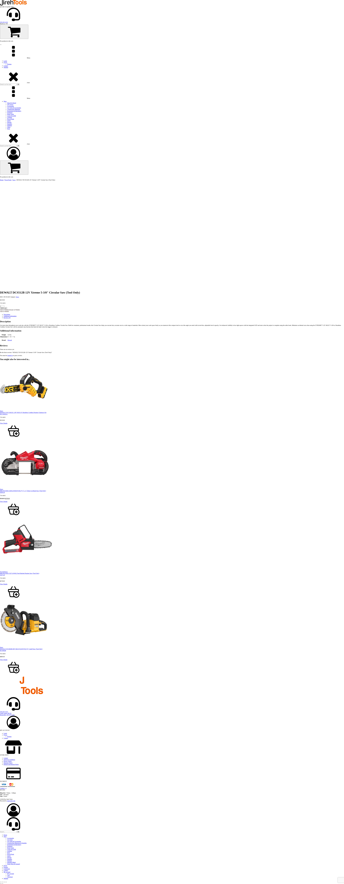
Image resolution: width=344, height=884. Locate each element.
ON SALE (10, 104)
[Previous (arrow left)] (0, 883)
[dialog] (172, 841)
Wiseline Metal (11, 862)
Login (5, 61)
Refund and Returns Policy (11, 764)
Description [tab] (7, 314)
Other (8, 127)
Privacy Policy (8, 761)
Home (1, 180)
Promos (9, 64)
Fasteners (9, 112)
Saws (13, 180)
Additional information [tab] (10, 316)
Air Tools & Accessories (14, 108)
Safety (9, 120)
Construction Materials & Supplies (17, 843)
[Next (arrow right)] (2, 883)
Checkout (10, 877)
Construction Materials (13, 109)
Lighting (9, 117)
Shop (5, 101)
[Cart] (14, 32)
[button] (10, 310)
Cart (8, 875)
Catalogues (7, 869)
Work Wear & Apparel (13, 864)
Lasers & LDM (11, 116)
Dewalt (10, 340)
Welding (9, 125)
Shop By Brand (11, 103)
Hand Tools (10, 114)
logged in (10, 355)
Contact (6, 66)
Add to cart (3, 308)
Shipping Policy (8, 763)
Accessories (10, 106)
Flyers (5, 62)
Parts (8, 128)
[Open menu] (0, 44)
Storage (9, 122)
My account (7, 872)
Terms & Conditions (9, 759)
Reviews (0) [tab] (7, 317)
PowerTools (10, 119)
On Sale (2, 572)
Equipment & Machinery (14, 111)
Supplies (9, 124)
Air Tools (10, 840)
